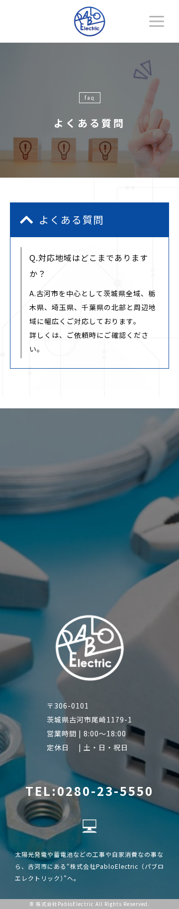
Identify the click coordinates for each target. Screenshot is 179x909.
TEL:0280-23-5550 (89, 790)
